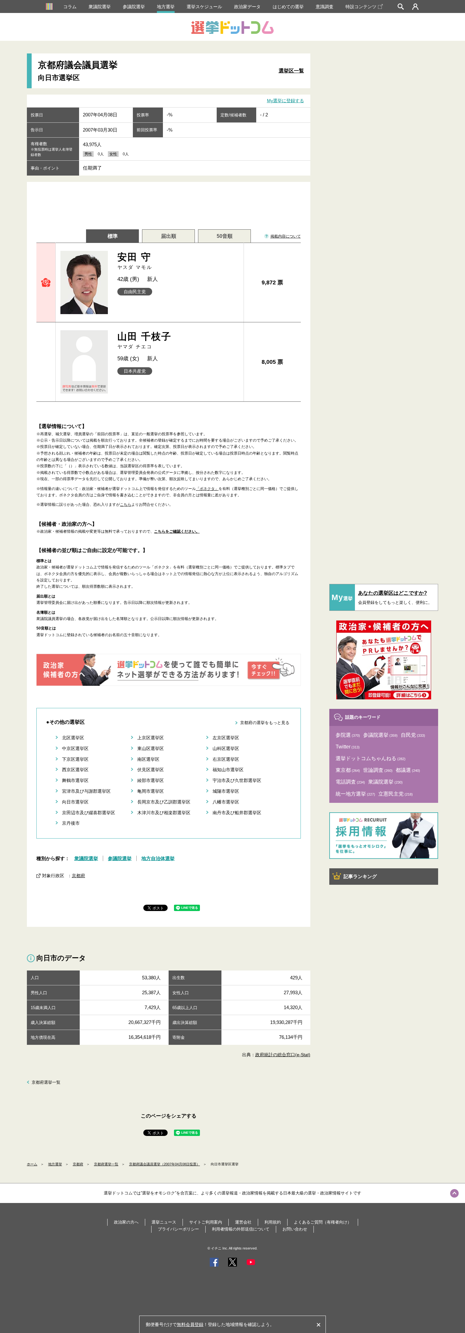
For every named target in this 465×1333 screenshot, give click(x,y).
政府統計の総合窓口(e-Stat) (282, 1054)
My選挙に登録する (285, 100)
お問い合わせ (294, 1229)
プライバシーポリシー (178, 1229)
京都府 (78, 875)
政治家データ (247, 6)
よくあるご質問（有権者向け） (322, 1222)
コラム (70, 6)
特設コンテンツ (360, 6)
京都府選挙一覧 (46, 1082)
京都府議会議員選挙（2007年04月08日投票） (164, 1164)
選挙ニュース (164, 1222)
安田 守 (134, 261)
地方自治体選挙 (158, 858)
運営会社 (243, 1222)
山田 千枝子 (144, 340)
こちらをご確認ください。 (177, 531)
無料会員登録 (190, 1324)
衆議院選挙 (100, 6)
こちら (125, 504)
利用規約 (272, 1222)
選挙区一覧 (291, 70)
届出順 (168, 236)
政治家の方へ (126, 1222)
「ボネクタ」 (207, 489)
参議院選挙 (134, 6)
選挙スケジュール (204, 6)
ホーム (32, 1164)
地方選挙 (166, 6)
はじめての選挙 (288, 6)
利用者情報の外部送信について (241, 1229)
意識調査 (324, 6)
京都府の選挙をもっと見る (264, 722)
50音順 (224, 236)
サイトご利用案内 (205, 1222)
